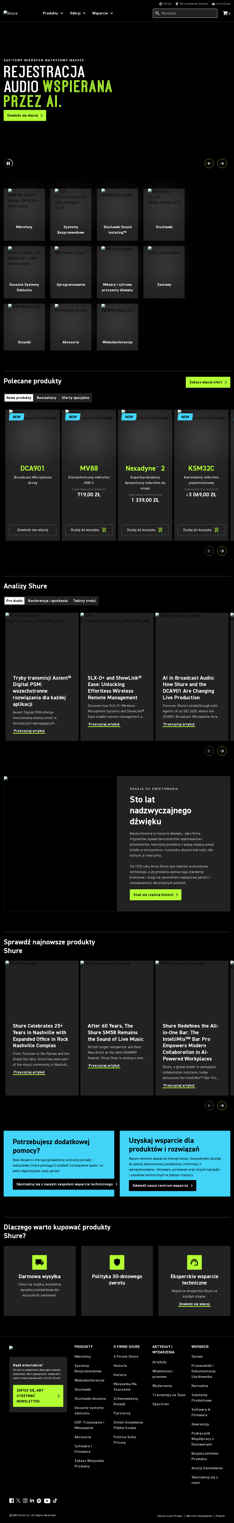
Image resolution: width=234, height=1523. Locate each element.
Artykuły (159, 1362)
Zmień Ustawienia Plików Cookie (128, 1425)
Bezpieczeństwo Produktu (204, 1456)
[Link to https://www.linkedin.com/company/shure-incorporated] (32, 1500)
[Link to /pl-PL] (19, 13)
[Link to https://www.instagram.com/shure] (25, 1500)
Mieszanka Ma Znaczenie (125, 1387)
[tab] (19, 397)
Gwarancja (200, 1424)
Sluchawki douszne (90, 1398)
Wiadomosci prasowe (162, 1374)
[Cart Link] (226, 13)
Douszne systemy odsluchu (89, 1410)
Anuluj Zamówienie (207, 1468)
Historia (120, 1365)
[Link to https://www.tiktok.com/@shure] (55, 1500)
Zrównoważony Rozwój (126, 1401)
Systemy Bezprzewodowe (87, 1368)
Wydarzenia (162, 1386)
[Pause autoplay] (8, 163)
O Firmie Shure (126, 1356)
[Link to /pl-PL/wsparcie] (194, 1281)
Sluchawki (82, 1389)
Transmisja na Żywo (169, 1395)
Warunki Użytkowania (199, 1516)
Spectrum (160, 1404)
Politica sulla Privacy (169, 1516)
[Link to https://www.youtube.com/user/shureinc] (47, 1501)
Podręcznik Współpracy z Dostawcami (202, 1439)
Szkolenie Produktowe (201, 1398)
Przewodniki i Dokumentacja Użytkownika (203, 1371)
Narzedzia (199, 1386)
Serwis (197, 1356)
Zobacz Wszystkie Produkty (89, 1464)
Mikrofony (82, 1356)
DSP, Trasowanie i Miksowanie (89, 1425)
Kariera (120, 1375)
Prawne (220, 1516)
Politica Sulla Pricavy (125, 1440)
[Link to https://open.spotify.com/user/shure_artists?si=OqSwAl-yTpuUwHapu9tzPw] (39, 1500)
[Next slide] (222, 163)
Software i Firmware (83, 1449)
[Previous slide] (209, 163)
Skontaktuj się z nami (204, 1480)
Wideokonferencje (89, 1380)
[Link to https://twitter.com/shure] (18, 1500)
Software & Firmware (200, 1412)
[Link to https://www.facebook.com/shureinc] (11, 1500)
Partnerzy (122, 1413)
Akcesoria (82, 1437)
